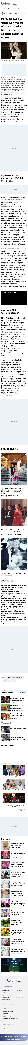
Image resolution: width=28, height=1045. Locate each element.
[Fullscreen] (24, 303)
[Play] (3, 303)
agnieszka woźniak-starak (14, 677)
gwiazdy (6, 681)
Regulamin (24, 1036)
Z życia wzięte (16, 8)
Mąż (13, 681)
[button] (27, 1040)
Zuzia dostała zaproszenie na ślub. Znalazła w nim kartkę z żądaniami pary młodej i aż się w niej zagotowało (13, 620)
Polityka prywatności (6, 1036)
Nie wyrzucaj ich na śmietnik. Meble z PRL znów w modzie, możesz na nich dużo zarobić (14, 587)
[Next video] (8, 303)
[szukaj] (21, 3)
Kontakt (16, 1036)
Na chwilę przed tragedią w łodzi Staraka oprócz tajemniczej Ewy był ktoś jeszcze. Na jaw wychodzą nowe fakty (13, 612)
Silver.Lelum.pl (5, 8)
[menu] (26, 3)
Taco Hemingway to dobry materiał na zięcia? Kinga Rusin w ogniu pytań (13, 593)
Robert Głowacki (9, 13)
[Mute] (12, 303)
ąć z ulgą (18, 608)
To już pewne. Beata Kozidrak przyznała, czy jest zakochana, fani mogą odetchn (12, 606)
